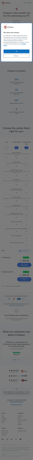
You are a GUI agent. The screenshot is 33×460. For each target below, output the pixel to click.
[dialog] (16, 42)
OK (16, 51)
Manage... (16, 55)
